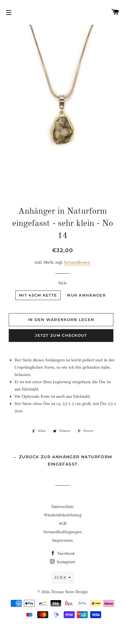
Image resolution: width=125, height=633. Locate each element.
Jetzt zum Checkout (61, 335)
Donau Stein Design (69, 591)
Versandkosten (77, 262)
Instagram (65, 561)
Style (62, 283)
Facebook (65, 553)
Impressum (62, 540)
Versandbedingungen (62, 531)
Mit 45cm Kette (38, 295)
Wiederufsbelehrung (62, 515)
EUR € (60, 577)
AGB (62, 523)
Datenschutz (62, 506)
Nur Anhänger (86, 295)
